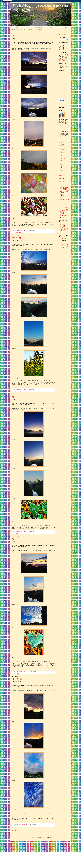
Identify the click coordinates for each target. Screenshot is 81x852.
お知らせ (61, 205)
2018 (61, 179)
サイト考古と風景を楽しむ (29, 29)
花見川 (16, 232)
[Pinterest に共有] (35, 230)
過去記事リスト (19, 27)
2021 (61, 175)
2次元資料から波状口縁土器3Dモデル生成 (64, 194)
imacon (43, 837)
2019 (61, 178)
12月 (62, 148)
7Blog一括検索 (39, 29)
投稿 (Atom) (16, 830)
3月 (62, 169)
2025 (61, 144)
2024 (61, 145)
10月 (62, 151)
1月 (62, 172)
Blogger (52, 837)
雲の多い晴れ (17, 238)
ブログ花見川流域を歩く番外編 (50, 27)
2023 (61, 147)
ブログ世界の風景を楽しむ (63, 27)
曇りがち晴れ (17, 679)
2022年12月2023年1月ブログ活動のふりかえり (64, 210)
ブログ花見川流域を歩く (37, 27)
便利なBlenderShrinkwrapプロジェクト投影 (64, 215)
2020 (61, 176)
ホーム (12, 27)
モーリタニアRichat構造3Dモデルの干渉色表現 (64, 229)
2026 (61, 142)
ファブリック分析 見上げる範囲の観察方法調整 (64, 191)
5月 (62, 166)
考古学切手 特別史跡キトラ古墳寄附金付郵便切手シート (64, 188)
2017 (61, 181)
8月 (62, 161)
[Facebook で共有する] (33, 230)
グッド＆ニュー (27, 27)
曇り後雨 (15, 36)
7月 (62, 163)
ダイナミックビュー (62, 49)
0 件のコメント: (25, 230)
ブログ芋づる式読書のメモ (16, 29)
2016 (61, 182)
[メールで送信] (30, 230)
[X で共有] (32, 230)
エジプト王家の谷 (63, 226)
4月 (62, 167)
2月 (62, 170)
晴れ (13, 397)
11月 (62, 149)
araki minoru (62, 117)
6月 (62, 164)
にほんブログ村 (61, 102)
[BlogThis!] (31, 230)
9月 (62, 160)
